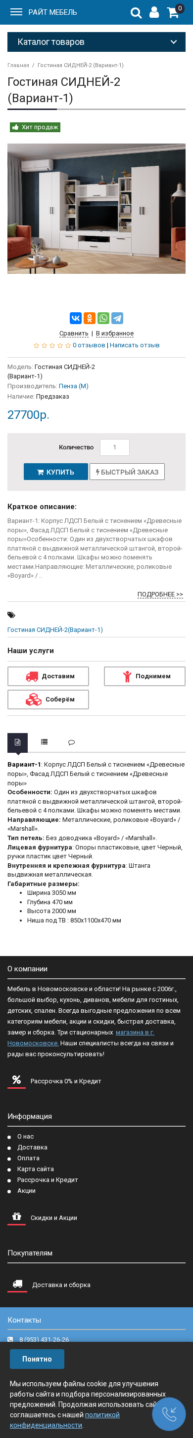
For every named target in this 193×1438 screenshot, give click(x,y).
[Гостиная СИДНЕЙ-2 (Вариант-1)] (96, 208)
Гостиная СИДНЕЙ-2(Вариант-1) (55, 629)
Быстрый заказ (128, 472)
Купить (59, 472)
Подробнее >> (160, 594)
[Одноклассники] (90, 318)
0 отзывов (89, 345)
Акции (26, 1190)
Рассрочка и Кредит (47, 1179)
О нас (25, 1136)
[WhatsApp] (103, 318)
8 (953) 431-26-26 (44, 1339)
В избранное (115, 333)
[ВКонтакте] (76, 318)
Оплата (28, 1158)
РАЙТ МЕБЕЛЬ (53, 12)
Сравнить (74, 333)
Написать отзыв (135, 345)
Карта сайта (35, 1169)
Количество (76, 447)
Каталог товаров (51, 42)
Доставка (32, 1147)
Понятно (37, 1359)
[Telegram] (117, 318)
